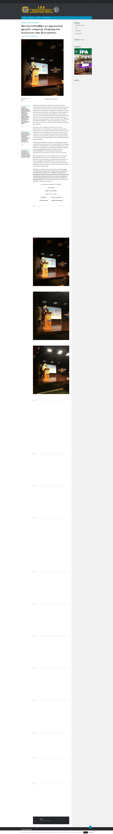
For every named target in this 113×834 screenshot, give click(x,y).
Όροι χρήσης (90, 832)
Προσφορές (78, 30)
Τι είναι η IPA (31, 17)
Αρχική (24, 17)
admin (27, 36)
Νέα (76, 28)
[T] (88, 2)
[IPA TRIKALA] (40, 13)
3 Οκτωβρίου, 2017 (34, 36)
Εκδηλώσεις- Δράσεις (26, 22)
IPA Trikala (28, 829)
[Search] (91, 2)
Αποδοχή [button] (85, 832)
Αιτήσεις (38, 17)
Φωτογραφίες (35, 22)
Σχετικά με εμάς (46, 17)
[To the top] (90, 827)
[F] (85, 2)
